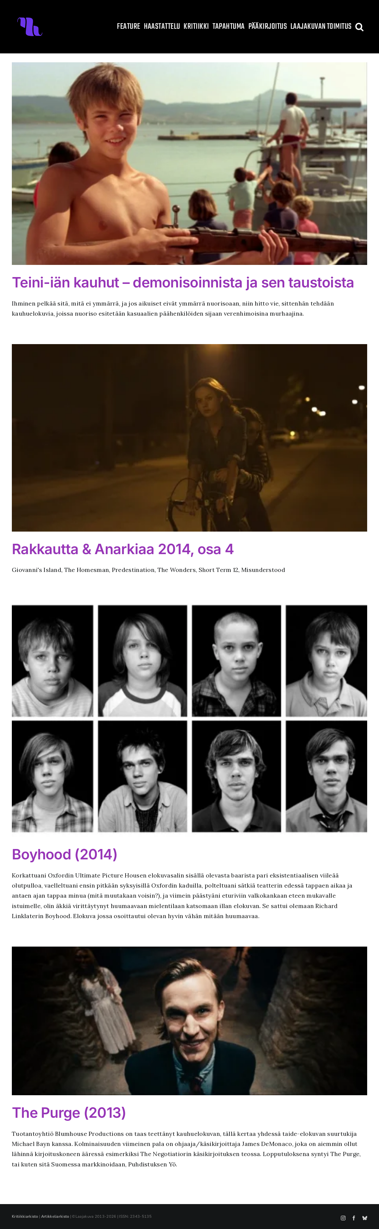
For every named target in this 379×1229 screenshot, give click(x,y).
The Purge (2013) (69, 1112)
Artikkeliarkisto (55, 1216)
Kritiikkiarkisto (25, 1216)
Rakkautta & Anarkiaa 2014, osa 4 (123, 549)
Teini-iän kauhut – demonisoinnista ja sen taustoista (183, 282)
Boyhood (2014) (65, 854)
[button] (359, 26)
